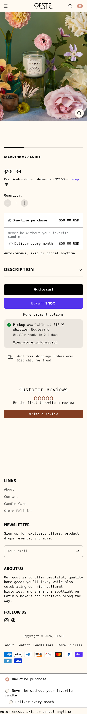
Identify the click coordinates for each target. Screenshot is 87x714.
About (9, 489)
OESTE (60, 636)
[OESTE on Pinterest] (13, 620)
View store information (35, 342)
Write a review (43, 414)
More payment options (43, 314)
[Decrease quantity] (7, 203)
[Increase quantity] (24, 203)
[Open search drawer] (70, 6)
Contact (11, 497)
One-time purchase (28, 679)
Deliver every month (33, 702)
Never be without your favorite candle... (39, 693)
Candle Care (15, 504)
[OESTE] (43, 6)
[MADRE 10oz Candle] (43, 66)
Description (19, 270)
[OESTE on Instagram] (6, 620)
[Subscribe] (77, 551)
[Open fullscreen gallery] (79, 113)
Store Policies (18, 511)
